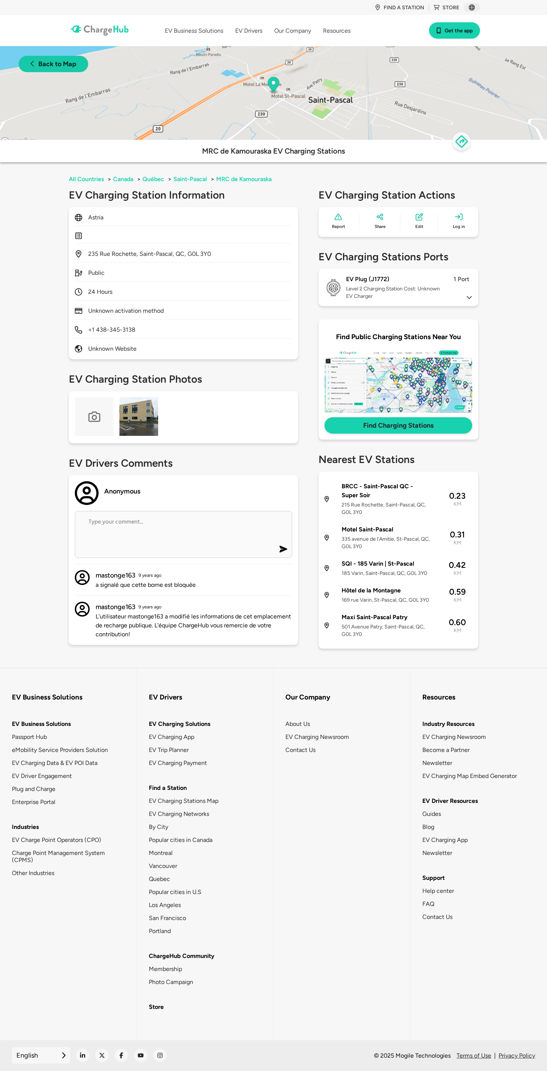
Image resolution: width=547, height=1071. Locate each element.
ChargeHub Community (181, 955)
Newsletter (437, 762)
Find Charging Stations (398, 425)
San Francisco (167, 918)
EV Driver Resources (450, 800)
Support (433, 877)
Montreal (161, 852)
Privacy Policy (517, 1055)
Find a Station (168, 787)
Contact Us (300, 749)
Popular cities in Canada (180, 839)
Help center (438, 890)
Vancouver (163, 865)
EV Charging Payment (178, 762)
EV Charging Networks (179, 813)
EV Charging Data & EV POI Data (54, 762)
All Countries (86, 179)
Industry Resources (448, 723)
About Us (297, 723)
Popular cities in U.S (175, 891)
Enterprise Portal (33, 801)
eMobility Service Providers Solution (60, 749)
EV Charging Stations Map (183, 800)
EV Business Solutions (41, 723)
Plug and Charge (33, 788)
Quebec (159, 878)
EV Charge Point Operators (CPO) (56, 839)
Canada (123, 179)
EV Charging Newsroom (317, 736)
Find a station (404, 7)
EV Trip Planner (169, 749)
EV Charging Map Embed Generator (469, 775)
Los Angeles (165, 904)
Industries (25, 826)
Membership (165, 968)
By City (158, 826)
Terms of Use (474, 1055)
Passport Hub (29, 736)
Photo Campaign (171, 981)
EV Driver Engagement (42, 775)
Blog (428, 826)
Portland (160, 931)
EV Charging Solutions (179, 723)
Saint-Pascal (190, 179)
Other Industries (33, 873)
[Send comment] (283, 549)
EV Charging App (171, 736)
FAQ (428, 903)
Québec (153, 179)
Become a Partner (446, 749)
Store (450, 7)
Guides (431, 813)
